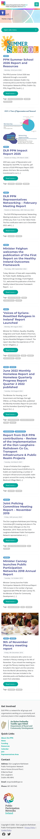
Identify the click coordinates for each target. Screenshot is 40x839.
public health (9, 300)
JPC (29, 546)
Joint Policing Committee (17, 546)
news (24, 298)
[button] (2, 12)
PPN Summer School (15, 99)
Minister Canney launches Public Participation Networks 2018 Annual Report (19, 567)
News (6, 56)
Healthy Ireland (14, 298)
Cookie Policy (6, 830)
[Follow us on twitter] (9, 835)
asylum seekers (14, 355)
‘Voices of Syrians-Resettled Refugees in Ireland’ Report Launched (19, 317)
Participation (20, 431)
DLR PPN (11, 184)
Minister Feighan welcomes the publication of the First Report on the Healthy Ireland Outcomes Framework (20, 257)
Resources (7, 102)
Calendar (5, 749)
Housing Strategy (27, 420)
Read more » (10, 93)
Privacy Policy (30, 827)
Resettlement (8, 358)
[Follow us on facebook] (3, 835)
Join (2, 752)
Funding (4, 743)
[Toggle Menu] (36, 4)
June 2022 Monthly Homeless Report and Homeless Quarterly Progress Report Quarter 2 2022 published (19, 379)
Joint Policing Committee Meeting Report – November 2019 (17, 508)
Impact (19, 184)
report (27, 99)
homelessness (13, 420)
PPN (22, 607)
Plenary (11, 689)
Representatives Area (10, 754)
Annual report (14, 607)
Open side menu (10, 30)
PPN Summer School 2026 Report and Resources (18, 63)
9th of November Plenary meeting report (15, 645)
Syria (18, 358)
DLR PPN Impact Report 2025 (15, 152)
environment (8, 431)
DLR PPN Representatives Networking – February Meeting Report (20, 201)
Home (4, 19)
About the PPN (7, 738)
